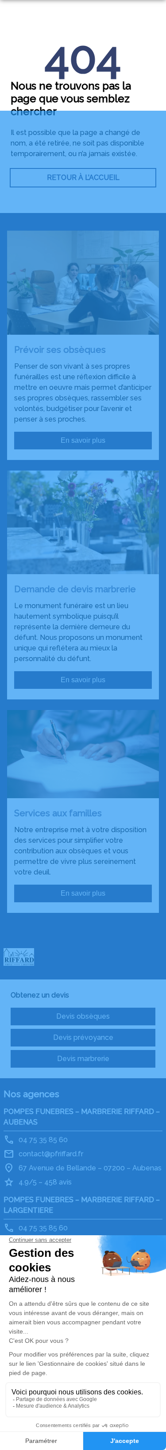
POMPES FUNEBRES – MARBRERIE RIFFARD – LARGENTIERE (82, 1205)
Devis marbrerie (83, 1058)
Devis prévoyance (83, 1037)
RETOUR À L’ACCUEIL (83, 177)
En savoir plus (83, 440)
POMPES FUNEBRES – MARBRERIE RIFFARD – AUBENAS (82, 1116)
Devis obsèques (83, 1016)
